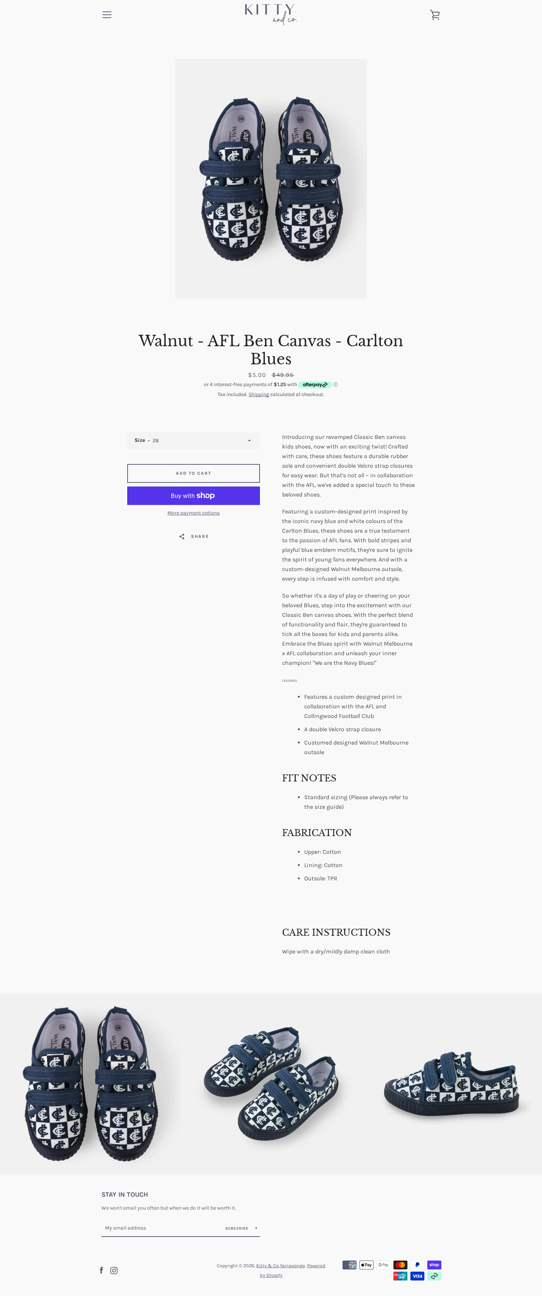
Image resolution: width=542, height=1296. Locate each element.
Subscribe (237, 1228)
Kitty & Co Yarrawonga (280, 1265)
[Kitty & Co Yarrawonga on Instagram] (114, 1269)
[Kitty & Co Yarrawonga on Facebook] (101, 1269)
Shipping (259, 394)
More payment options (193, 513)
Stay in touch (124, 1194)
